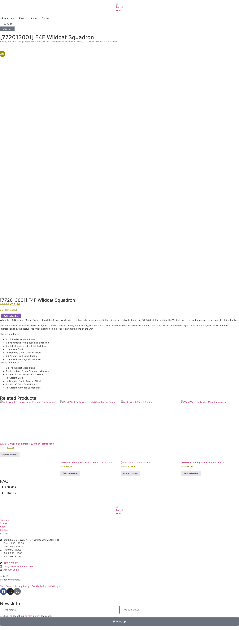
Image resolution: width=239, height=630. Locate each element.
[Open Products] (14, 18)
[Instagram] (10, 591)
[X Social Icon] (17, 591)
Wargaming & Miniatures (29, 41)
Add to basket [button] (9, 454)
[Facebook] (3, 591)
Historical (47, 41)
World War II (58, 41)
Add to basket (11, 316)
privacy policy (32, 616)
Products (12, 41)
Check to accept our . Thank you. (27, 616)
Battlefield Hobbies (10, 579)
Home (3, 41)
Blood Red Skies (74, 41)
